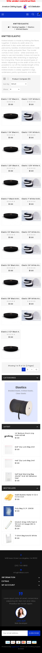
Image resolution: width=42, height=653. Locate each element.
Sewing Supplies (18, 27)
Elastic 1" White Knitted (32, 199)
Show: (5, 89)
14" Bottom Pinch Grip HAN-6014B (24, 434)
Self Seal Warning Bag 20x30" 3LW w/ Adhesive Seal (26, 476)
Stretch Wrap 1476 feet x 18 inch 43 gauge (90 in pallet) (26, 524)
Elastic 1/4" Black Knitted (12, 265)
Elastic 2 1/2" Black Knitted (12, 332)
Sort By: (6, 84)
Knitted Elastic (22, 29)
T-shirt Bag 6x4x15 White (26, 536)
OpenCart (15, 647)
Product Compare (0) (21, 79)
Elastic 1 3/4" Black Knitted (12, 166)
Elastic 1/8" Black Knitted (12, 299)
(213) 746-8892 (21, 566)
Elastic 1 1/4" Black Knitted (12, 132)
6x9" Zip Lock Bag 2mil (25, 447)
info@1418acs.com (21, 573)
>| (36, 369)
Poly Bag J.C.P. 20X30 (24, 508)
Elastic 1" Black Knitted (11, 199)
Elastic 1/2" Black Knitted (12, 232)
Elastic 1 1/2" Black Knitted (12, 99)
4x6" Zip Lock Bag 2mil (25, 461)
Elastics (31, 27)
